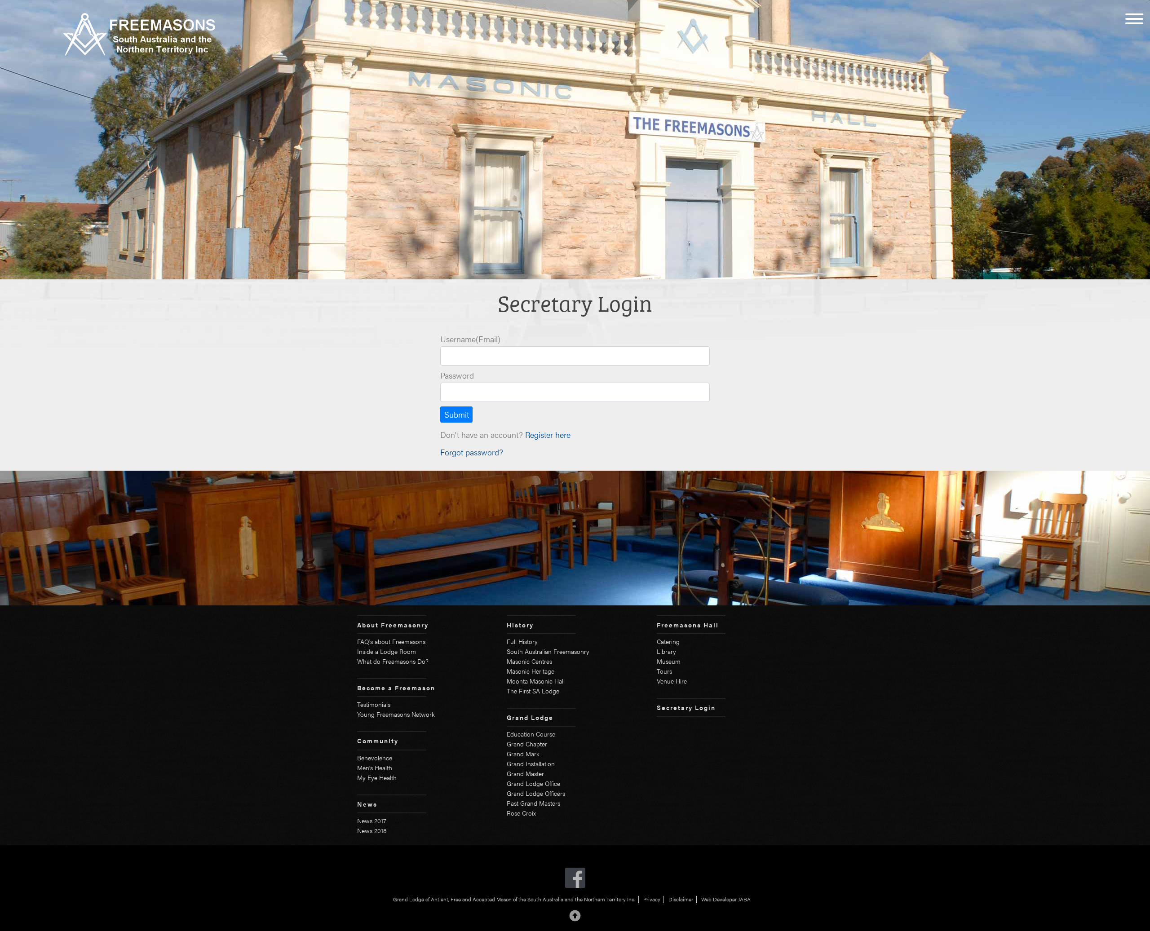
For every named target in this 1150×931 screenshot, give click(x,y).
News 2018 (372, 830)
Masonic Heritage (530, 670)
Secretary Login (686, 707)
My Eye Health (377, 777)
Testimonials (373, 704)
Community (377, 740)
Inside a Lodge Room (386, 651)
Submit (456, 414)
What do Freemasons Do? (393, 661)
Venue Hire (672, 680)
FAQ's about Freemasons (391, 641)
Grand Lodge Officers (536, 793)
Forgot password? (471, 452)
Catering (668, 641)
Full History (522, 641)
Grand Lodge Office (533, 783)
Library (666, 651)
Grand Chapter (527, 743)
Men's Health (374, 767)
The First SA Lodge (533, 690)
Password (457, 375)
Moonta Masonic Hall (536, 680)
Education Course (531, 733)
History (520, 624)
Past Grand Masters (533, 803)
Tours (664, 670)
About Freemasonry (393, 624)
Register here (548, 434)
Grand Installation (531, 763)
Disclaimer (680, 899)
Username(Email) (470, 339)
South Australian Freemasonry (548, 651)
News (367, 803)
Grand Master (525, 773)
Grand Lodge (530, 717)
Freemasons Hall (688, 624)
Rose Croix (521, 812)
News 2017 (371, 820)
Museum (669, 661)
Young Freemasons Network (396, 714)
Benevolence (374, 757)
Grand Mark (523, 753)
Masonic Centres (529, 661)
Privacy (651, 899)
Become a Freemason (396, 687)
